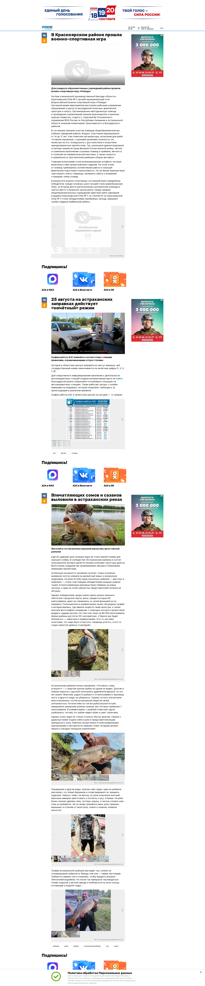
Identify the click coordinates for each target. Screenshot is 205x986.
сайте (119, 378)
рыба (66, 946)
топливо (74, 453)
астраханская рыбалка (92, 946)
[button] (122, 226)
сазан (116, 946)
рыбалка (56, 946)
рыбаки (76, 946)
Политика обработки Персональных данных (100, 973)
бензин (63, 453)
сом (107, 946)
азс (54, 453)
